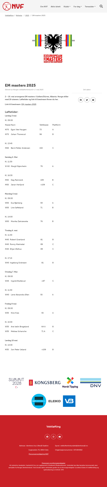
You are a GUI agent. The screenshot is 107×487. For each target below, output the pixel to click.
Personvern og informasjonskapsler (53, 463)
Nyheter (19, 15)
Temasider (89, 6)
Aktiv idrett (56, 6)
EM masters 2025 (28, 104)
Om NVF (44, 6)
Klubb (66, 6)
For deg (77, 6)
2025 (27, 15)
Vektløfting (9, 15)
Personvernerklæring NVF (38, 454)
